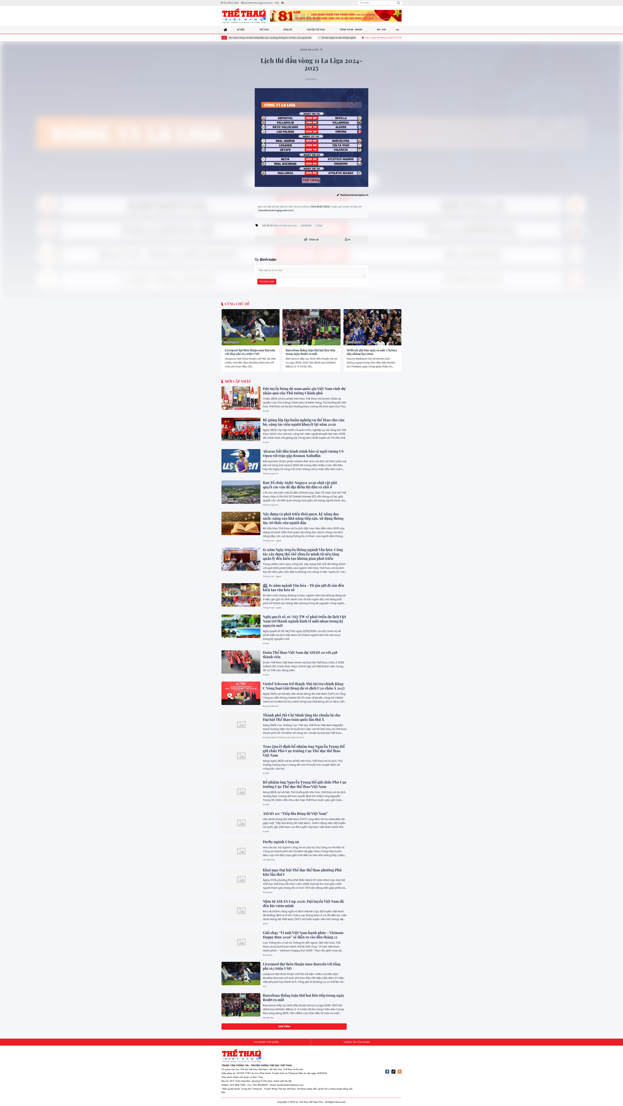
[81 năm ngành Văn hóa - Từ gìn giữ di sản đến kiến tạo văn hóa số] (240, 595)
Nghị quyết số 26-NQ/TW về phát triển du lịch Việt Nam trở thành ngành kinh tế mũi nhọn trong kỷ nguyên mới (304, 621)
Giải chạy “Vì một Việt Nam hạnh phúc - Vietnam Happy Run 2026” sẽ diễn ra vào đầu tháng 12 (303, 934)
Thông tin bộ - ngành (272, 541)
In (348, 239)
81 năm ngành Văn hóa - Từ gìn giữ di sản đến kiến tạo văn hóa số (303, 587)
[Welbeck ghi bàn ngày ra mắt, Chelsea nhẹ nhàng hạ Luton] (372, 327)
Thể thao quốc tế (270, 473)
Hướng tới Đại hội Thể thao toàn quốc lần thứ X (283, 737)
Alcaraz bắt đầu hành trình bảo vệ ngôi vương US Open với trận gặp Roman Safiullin (303, 453)
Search (398, 3)
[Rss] (400, 1072)
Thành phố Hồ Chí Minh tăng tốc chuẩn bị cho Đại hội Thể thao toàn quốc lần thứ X (302, 717)
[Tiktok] (393, 1072)
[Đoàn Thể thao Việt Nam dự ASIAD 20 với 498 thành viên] (240, 662)
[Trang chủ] (225, 30)
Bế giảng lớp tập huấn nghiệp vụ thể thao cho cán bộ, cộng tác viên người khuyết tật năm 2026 (303, 422)
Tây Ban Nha (268, 1018)
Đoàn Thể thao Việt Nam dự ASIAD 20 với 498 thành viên (300, 654)
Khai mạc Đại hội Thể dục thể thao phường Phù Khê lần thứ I (302, 872)
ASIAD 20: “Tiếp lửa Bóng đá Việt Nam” (295, 813)
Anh (264, 986)
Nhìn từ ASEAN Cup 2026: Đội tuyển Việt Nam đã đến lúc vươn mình (303, 903)
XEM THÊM (284, 1026)
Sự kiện (266, 411)
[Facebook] (387, 1072)
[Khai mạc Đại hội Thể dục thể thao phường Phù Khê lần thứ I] (240, 879)
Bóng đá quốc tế (311, 49)
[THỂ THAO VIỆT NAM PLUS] (244, 16)
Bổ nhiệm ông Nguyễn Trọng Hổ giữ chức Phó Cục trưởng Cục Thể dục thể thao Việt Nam (305, 784)
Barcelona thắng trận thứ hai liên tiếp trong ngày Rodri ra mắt (310, 352)
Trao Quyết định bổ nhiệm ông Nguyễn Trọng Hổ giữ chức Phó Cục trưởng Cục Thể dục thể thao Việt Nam (304, 751)
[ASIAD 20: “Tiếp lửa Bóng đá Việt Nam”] (240, 823)
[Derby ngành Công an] (240, 851)
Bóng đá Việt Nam (271, 706)
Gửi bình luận (266, 281)
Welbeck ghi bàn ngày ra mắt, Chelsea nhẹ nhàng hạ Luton (372, 352)
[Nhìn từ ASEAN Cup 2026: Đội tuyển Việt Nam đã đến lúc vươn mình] (240, 911)
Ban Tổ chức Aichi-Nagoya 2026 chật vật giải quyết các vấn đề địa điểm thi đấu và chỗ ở (300, 484)
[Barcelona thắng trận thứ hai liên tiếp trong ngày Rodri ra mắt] (311, 327)
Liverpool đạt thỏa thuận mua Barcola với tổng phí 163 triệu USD (250, 352)
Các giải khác (269, 860)
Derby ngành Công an (281, 841)
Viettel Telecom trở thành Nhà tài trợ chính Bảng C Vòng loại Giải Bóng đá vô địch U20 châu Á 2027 (304, 686)
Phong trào (267, 892)
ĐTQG (265, 924)
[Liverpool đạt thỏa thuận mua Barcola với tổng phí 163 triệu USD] (251, 327)
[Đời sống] (336, 16)
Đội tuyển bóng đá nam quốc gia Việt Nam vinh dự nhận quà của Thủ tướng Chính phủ (304, 390)
